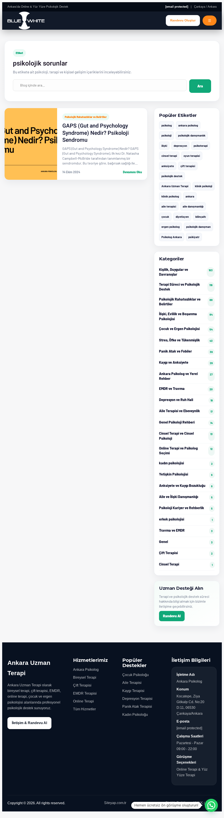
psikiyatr (194, 237)
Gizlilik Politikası (178, 803)
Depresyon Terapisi (137, 698)
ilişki (164, 145)
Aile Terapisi (132, 683)
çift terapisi (187, 166)
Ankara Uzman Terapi (174, 186)
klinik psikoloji (203, 186)
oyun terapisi (192, 155)
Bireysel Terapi (84, 677)
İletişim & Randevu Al (29, 723)
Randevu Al (172, 616)
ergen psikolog (170, 226)
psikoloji (166, 135)
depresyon (180, 145)
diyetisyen (182, 216)
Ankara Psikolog (86, 669)
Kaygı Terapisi (133, 691)
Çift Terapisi (82, 685)
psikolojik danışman (198, 226)
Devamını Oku (132, 172)
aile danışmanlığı (193, 206)
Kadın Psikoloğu (135, 714)
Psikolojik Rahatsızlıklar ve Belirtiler (86, 116)
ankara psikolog (188, 125)
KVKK (198, 803)
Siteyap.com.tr (115, 803)
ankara (190, 196)
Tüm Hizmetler (84, 709)
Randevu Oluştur (183, 20)
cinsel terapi (169, 155)
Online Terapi (83, 701)
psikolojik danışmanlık (191, 135)
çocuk (165, 216)
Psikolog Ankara (171, 237)
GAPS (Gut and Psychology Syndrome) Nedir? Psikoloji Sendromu (95, 133)
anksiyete (167, 166)
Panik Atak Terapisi (137, 706)
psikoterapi (201, 145)
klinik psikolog (170, 196)
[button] (211, 805)
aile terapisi (168, 206)
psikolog (166, 125)
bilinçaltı (200, 216)
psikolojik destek (171, 176)
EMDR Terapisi (85, 693)
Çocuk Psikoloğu (135, 675)
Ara (200, 86)
